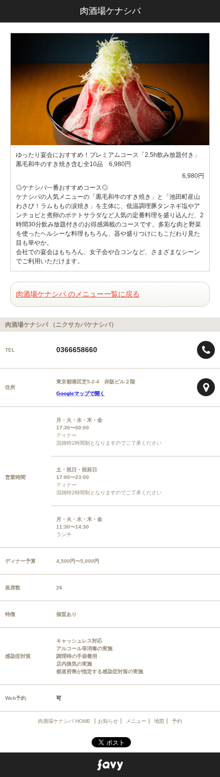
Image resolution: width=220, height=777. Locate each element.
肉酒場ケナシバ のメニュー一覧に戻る (78, 294)
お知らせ (108, 721)
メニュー (136, 721)
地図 (159, 721)
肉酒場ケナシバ (110, 11)
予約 (177, 721)
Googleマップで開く (80, 393)
